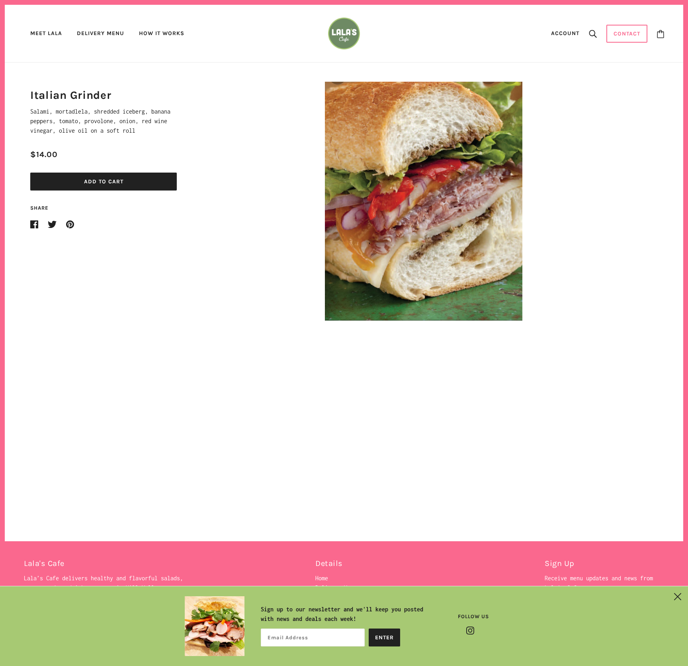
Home (321, 578)
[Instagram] (470, 630)
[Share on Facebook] (36, 223)
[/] (344, 32)
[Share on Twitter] (54, 223)
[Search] (593, 33)
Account (565, 33)
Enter (384, 637)
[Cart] (660, 33)
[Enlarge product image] (423, 201)
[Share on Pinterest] (70, 223)
